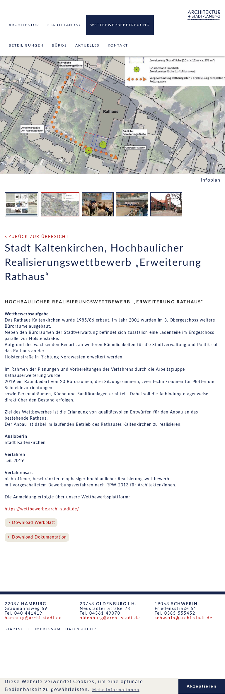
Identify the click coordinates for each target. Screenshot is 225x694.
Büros (59, 45)
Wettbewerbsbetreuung (120, 25)
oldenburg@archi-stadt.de (110, 618)
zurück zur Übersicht (38, 237)
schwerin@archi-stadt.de (183, 618)
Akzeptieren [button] (202, 686)
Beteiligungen (26, 45)
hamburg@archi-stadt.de (33, 618)
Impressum (48, 629)
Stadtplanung (64, 25)
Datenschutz (81, 629)
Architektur (24, 25)
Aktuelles (87, 45)
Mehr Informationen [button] (115, 689)
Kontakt (118, 45)
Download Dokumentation (39, 537)
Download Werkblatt (33, 523)
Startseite (17, 629)
